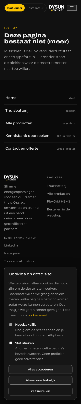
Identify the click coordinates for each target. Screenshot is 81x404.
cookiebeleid (37, 315)
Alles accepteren (40, 369)
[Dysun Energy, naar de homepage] (56, 8)
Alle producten (58, 194)
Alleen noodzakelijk (40, 380)
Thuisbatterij (56, 186)
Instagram (12, 253)
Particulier (14, 8)
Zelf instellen (40, 391)
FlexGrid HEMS (58, 201)
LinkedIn (11, 245)
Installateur (35, 8)
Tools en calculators (19, 261)
